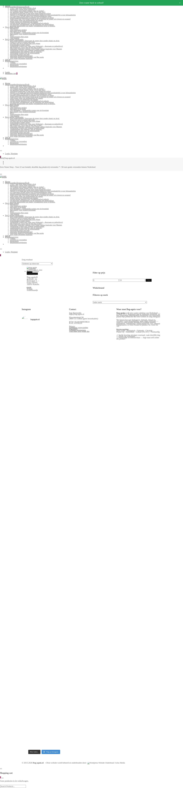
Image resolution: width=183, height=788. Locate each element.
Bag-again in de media (18, 31)
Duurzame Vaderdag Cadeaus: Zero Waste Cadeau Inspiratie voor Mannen (36, 49)
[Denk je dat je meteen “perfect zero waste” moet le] (50, 554)
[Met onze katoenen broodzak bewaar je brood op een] (61, 623)
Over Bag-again (12, 27)
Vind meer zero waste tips (79, 331)
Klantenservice (11, 61)
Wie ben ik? (14, 28)
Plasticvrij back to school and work (22, 42)
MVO (12, 35)
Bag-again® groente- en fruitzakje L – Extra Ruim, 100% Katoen (33, 281)
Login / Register (11, 154)
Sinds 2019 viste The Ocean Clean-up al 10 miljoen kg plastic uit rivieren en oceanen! (40, 19)
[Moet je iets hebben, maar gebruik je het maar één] (38, 454)
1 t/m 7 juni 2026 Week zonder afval (23, 8)
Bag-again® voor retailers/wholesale (23, 34)
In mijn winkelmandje (32, 273)
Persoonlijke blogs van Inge (20, 54)
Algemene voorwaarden (78, 328)
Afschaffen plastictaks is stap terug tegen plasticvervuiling (30, 14)
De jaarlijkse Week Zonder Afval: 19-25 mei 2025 (27, 12)
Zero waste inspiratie (14, 39)
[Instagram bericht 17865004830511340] (50, 664)
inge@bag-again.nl (76, 314)
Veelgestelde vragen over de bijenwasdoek (24, 53)
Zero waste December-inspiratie (21, 58)
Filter (149, 280)
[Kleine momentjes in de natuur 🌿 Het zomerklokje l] (27, 626)
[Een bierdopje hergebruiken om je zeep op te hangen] (61, 681)
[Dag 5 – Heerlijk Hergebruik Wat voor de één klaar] (50, 373)
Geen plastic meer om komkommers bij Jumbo (26, 20)
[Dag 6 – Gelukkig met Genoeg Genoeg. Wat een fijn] (38, 360)
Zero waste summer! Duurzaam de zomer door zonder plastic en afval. (35, 41)
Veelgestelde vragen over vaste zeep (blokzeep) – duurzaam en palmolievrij (36, 46)
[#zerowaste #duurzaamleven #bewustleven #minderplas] (27, 532)
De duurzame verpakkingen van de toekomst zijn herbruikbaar (32, 25)
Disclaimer (73, 329)
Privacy (72, 326)
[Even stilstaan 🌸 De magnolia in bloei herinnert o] (61, 458)
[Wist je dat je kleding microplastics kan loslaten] (27, 705)
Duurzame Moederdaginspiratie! (21, 56)
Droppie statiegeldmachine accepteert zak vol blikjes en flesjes (32, 18)
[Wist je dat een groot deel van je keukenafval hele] (61, 554)
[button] (28, 294)
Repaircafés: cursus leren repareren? (22, 9)
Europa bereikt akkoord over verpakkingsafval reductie (29, 23)
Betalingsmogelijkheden (18, 66)
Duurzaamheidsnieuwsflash (17, 7)
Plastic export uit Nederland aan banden (24, 22)
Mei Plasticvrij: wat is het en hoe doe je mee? (26, 48)
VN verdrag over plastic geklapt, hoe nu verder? (27, 11)
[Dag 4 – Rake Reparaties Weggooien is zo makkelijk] (61, 354)
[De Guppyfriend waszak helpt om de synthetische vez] (50, 622)
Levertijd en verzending (18, 64)
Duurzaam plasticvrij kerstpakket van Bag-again (27, 57)
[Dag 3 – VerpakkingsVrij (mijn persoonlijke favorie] (27, 470)
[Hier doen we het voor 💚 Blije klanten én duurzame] (38, 550)
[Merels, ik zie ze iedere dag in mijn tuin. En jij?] (38, 609)
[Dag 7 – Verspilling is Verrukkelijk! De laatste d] (27, 366)
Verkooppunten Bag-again (19, 37)
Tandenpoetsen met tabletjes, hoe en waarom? (26, 52)
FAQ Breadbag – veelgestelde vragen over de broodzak (29, 33)
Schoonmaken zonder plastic (20, 45)
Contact (12, 62)
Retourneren (14, 65)
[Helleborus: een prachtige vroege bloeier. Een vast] (38, 681)
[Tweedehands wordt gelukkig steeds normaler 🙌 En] (50, 461)
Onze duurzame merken (18, 30)
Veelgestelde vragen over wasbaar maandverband (27, 50)
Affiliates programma (77, 330)
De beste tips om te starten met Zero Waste (25, 43)
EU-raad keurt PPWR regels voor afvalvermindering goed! (31, 16)
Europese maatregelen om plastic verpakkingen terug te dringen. (32, 26)
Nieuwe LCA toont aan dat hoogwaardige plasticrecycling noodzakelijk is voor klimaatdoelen (43, 15)
